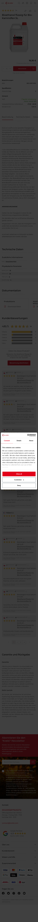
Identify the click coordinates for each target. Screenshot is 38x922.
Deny (19, 485)
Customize (18, 480)
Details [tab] (19, 440)
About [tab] (31, 440)
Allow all (19, 474)
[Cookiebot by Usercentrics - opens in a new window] (27, 435)
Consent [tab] (7, 440)
